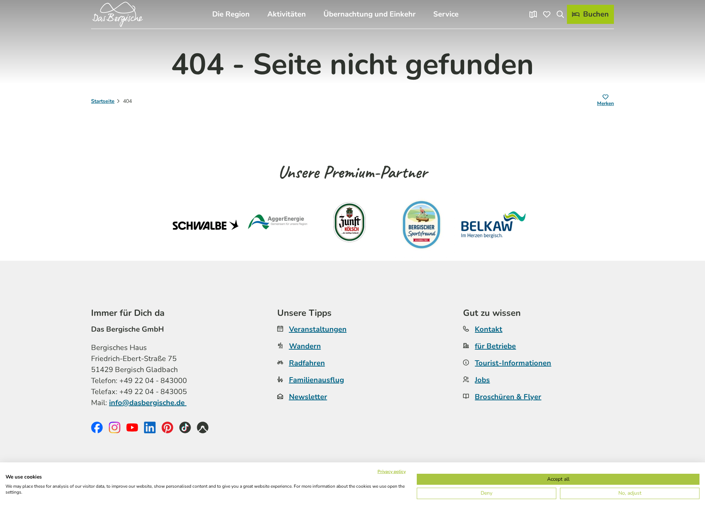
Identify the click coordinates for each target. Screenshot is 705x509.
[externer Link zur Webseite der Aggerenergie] (278, 225)
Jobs (482, 380)
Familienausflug (316, 380)
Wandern (305, 346)
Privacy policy (391, 471)
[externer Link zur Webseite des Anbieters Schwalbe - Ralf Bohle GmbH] (206, 225)
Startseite (103, 101)
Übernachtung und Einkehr (369, 14)
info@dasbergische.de (148, 403)
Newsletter (308, 397)
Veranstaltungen (318, 329)
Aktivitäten (286, 14)
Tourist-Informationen (513, 363)
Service (446, 14)
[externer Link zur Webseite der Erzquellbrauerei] (422, 225)
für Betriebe (495, 346)
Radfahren (307, 363)
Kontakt (488, 329)
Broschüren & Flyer (508, 397)
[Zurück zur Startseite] (117, 14)
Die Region (231, 14)
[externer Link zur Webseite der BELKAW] (493, 225)
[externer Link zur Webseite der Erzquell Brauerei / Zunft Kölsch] (350, 225)
